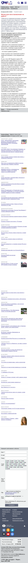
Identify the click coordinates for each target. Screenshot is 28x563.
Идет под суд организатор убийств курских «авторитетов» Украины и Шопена (12, 163)
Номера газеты (5, 7)
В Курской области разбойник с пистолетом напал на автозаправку (12, 304)
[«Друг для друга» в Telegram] (12, 530)
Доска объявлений (17, 518)
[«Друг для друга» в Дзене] (4, 534)
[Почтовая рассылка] (22, 2)
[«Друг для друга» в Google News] (12, 534)
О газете (14, 509)
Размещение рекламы (18, 520)
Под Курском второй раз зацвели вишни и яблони (14, 216)
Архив (11, 7)
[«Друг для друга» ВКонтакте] (4, 530)
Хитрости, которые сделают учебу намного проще (14, 377)
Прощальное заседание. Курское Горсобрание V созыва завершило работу (13, 211)
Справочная (5, 520)
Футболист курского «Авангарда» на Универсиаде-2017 (10, 333)
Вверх (2, 109)
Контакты (14, 515)
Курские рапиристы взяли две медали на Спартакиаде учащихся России (11, 350)
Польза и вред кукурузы (7, 398)
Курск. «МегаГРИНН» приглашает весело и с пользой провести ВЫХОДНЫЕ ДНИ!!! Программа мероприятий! (10, 142)
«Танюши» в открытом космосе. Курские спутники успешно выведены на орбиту (14, 227)
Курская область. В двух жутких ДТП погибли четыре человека (9, 264)
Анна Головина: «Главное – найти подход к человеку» (9, 419)
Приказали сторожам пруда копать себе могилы (13, 299)
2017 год (17, 7)
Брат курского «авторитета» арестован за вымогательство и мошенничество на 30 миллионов (12, 320)
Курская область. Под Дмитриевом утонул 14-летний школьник (10, 310)
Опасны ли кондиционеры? (8, 403)
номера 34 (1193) (5, 136)
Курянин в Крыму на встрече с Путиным (11, 221)
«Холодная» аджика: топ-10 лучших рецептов (13, 408)
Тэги (3, 515)
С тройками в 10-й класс (7, 372)
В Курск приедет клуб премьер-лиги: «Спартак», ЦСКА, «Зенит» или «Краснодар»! (13, 326)
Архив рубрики (5, 134)
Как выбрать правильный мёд (9, 413)
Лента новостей (6, 509)
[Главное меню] (25, 2)
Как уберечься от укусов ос (8, 387)
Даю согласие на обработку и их (13, 492)
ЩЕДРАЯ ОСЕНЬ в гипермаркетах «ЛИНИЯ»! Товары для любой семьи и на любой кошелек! (10, 170)
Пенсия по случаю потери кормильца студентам (13, 367)
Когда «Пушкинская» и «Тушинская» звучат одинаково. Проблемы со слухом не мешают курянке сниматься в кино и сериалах (12, 191)
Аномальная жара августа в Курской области (12, 250)
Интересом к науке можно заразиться (10, 382)
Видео (3, 513)
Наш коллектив (16, 513)
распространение (9, 493)
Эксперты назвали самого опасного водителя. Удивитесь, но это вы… (13, 356)
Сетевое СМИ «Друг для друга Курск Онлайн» (13, 547)
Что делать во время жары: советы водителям (13, 362)
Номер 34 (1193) (5, 8)
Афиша (4, 518)
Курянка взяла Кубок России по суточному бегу (13, 338)
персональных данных (11, 492)
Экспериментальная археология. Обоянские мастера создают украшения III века (12, 198)
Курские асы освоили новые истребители (12, 239)
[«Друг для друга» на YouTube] (8, 534)
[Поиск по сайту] (18, 2)
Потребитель (14, 8)
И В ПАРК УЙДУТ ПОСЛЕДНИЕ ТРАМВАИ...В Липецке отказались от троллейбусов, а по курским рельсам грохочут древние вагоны (13, 150)
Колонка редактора (17, 511)
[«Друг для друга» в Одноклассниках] (8, 530)
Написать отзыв (5, 111)
